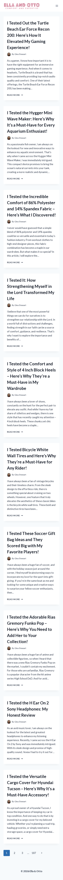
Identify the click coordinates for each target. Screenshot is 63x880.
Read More (15, 95)
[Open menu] (56, 6)
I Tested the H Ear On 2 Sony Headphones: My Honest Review (28, 709)
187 (34, 852)
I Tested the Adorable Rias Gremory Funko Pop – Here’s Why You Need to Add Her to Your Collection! (31, 629)
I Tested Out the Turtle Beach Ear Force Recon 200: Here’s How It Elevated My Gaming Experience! (28, 35)
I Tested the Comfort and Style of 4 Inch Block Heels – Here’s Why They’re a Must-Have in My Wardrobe (31, 376)
